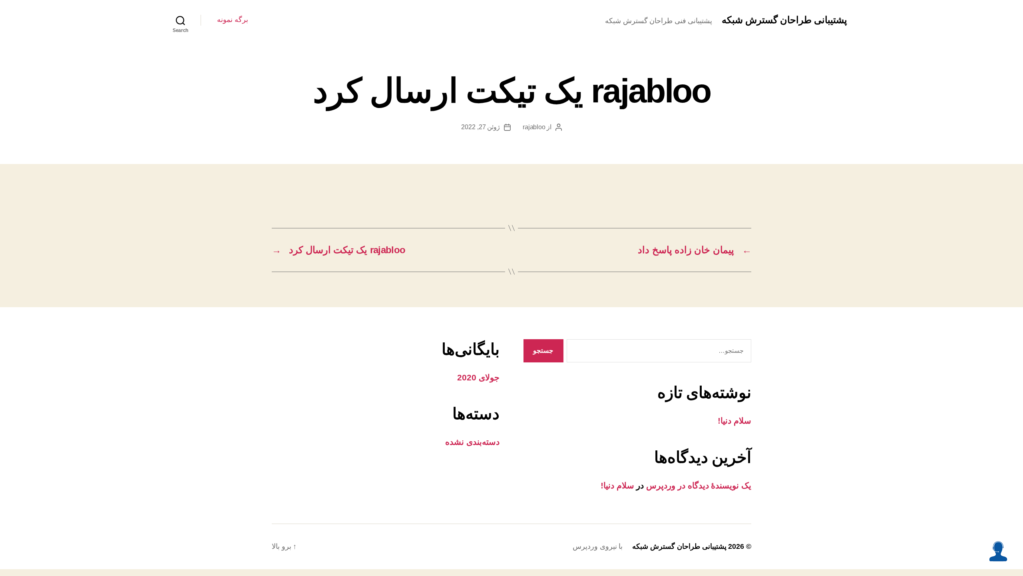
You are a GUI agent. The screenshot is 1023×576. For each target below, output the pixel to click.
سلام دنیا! (734, 420)
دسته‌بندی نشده (472, 441)
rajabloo (534, 127)
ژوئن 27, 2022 (480, 127)
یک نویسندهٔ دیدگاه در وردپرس (698, 485)
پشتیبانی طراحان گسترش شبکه (784, 20)
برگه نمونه (232, 20)
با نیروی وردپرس (598, 546)
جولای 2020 (478, 377)
